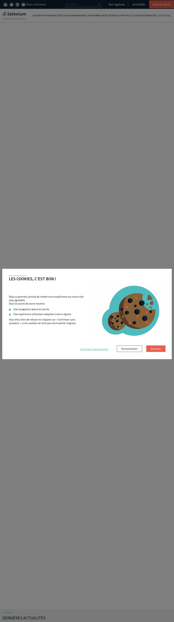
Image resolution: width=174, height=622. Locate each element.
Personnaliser (129, 348)
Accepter (156, 348)
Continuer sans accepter (94, 349)
